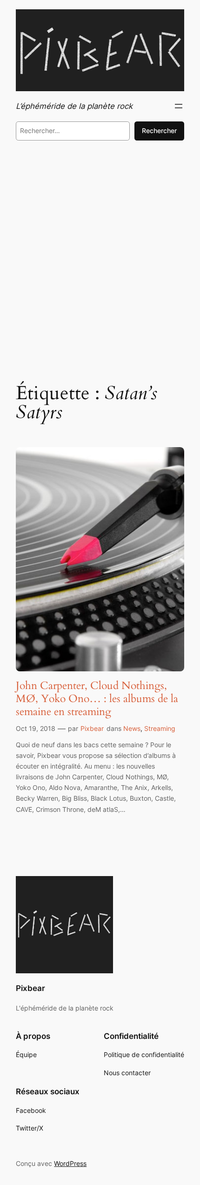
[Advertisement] (100, 259)
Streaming (159, 728)
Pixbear (92, 728)
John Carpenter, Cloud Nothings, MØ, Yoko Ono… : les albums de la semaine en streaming (97, 698)
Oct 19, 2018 (35, 728)
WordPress (70, 1163)
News (131, 728)
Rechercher (159, 130)
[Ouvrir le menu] (178, 106)
